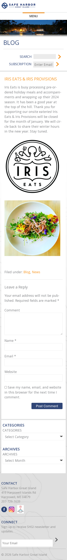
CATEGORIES (12, 430)
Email (10, 356)
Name (10, 340)
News (36, 272)
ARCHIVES (10, 454)
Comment (12, 310)
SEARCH (26, 56)
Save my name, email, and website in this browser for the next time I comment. (32, 392)
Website (10, 371)
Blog (26, 272)
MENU (33, 16)
